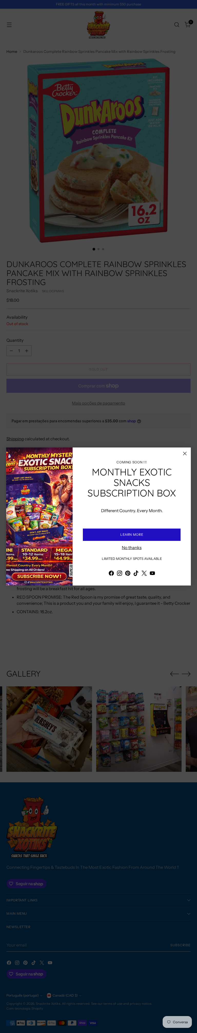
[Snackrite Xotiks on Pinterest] (128, 574)
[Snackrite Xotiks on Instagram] (119, 574)
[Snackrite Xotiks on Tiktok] (136, 574)
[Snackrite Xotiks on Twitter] (144, 574)
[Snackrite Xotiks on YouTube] (152, 574)
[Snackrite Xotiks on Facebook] (111, 574)
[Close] (185, 453)
